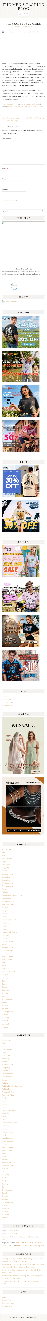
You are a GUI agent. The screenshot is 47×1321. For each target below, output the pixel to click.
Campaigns (6, 877)
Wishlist (5, 1021)
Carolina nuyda (7, 1246)
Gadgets (35, 104)
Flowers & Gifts (8, 904)
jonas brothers (7, 947)
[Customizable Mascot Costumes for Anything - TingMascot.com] (9, 302)
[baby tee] (20, 611)
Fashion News (7, 898)
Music (4, 963)
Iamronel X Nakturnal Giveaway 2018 (29, 1243)
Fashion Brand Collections (12, 895)
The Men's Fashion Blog (24, 6)
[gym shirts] (20, 646)
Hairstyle (5, 923)
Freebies (5, 907)
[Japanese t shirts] (20, 382)
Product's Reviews (9, 975)
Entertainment (7, 886)
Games (4, 914)
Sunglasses (6, 990)
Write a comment (8, 104)
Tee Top (5, 993)
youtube (5, 1027)
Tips (3, 996)
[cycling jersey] (20, 451)
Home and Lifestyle (9, 932)
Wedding (5, 1018)
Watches (5, 1015)
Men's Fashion (7, 956)
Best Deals (6, 865)
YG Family (6, 1024)
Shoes (4, 981)
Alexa (4, 852)
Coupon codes (7, 883)
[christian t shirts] (20, 347)
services (5, 978)
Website (5, 189)
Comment (6, 139)
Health (4, 926)
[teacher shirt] (20, 577)
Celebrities (6, 880)
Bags (4, 862)
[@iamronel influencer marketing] (14, 289)
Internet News (7, 941)
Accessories (6, 849)
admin (29, 27)
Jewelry (4, 944)
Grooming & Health (9, 920)
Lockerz (5, 953)
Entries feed (6, 699)
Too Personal (7, 999)
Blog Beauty (32, 1317)
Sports (4, 987)
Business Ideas (7, 874)
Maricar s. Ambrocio (10, 1237)
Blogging (27, 104)
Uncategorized (7, 1012)
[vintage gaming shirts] (20, 681)
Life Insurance (7, 950)
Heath (4, 929)
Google (4, 917)
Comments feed (8, 702)
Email (5, 179)
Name (5, 169)
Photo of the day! (8, 972)
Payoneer (5, 969)
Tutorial (5, 1005)
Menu (25, 14)
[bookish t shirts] (20, 416)
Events (4, 889)
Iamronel (5, 935)
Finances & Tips (8, 901)
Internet (5, 938)
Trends (5, 1002)
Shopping (5, 984)
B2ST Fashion (7, 859)
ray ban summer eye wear (17, 109)
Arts (3, 856)
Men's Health (7, 960)
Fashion (5, 892)
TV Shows (5, 1009)
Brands (4, 871)
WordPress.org (8, 705)
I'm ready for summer (15, 106)
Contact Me (13, 1231)
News (4, 966)
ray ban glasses (30, 106)
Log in (4, 696)
